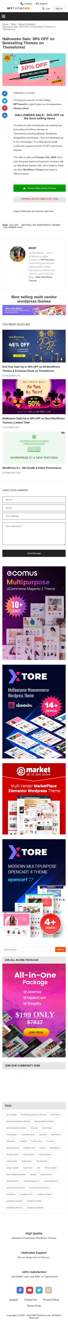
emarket (23, 1141)
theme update (51, 1168)
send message (34, 553)
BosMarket (51, 133)
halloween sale (13, 227)
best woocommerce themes (18, 1121)
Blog (13, 24)
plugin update (13, 1168)
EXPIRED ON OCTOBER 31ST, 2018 (39, 199)
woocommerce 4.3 (32, 1181)
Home (5, 24)
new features (41, 1161)
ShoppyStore (19, 137)
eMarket (40, 133)
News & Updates (27, 24)
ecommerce (56, 1135)
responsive (27, 1168)
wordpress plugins (14, 1201)
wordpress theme (34, 1201)
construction (12, 1135)
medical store (12, 1154)
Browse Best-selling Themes (41, 188)
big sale (34, 1128)
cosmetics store (28, 1135)
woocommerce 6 (51, 1181)
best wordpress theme (44, 1121)
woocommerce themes (39, 1188)
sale (38, 1168)
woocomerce (46, 1174)
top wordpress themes (16, 1174)
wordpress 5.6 (26, 1194)
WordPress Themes (33, 169)
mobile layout (28, 1154)
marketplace (55, 1148)
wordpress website (35, 1208)
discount (42, 1135)
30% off (14, 225)
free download (13, 1148)
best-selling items (42, 118)
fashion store (36, 1141)
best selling (11, 1115)
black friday (47, 1128)
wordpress (11, 1194)
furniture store (29, 1148)
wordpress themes (14, 1208)
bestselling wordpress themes (41, 225)
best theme (55, 1115)
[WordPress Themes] (18, 8)
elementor (11, 1141)
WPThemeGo (47, 259)
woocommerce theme (16, 1188)
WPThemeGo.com (41, 1315)
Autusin (35, 137)
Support (43, 3)
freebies (50, 1141)
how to (42, 1148)
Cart (48, 8)
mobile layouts (45, 1154)
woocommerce (13, 1181)
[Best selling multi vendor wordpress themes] (34, 310)
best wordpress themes (17, 1128)
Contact (28, 3)
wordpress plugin (44, 1194)
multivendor (27, 1161)
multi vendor (12, 1161)
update (33, 1174)
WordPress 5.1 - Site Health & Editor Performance (32, 468)
